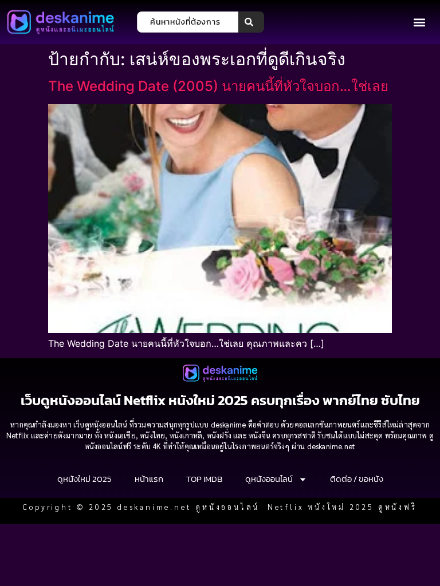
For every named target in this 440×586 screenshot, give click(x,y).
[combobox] (187, 22)
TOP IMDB (204, 478)
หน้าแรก (149, 478)
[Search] (251, 22)
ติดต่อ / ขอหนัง (356, 478)
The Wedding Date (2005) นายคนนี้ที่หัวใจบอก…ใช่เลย (218, 86)
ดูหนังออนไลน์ (269, 478)
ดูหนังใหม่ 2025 (84, 478)
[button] (419, 22)
